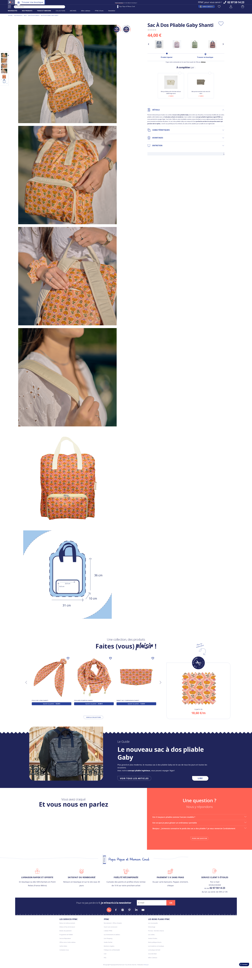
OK (170, 903)
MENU (9, 7)
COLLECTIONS (60, 11)
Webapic (146, 965)
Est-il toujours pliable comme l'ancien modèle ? (173, 817)
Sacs (25, 15)
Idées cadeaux (85, 11)
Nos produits (18, 15)
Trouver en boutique (205, 57)
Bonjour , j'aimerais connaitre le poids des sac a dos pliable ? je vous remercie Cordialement (193, 828)
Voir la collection (93, 717)
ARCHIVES (73, 11)
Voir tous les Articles (134, 778)
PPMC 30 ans (99, 11)
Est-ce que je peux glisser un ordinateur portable (174, 822)
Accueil (10, 15)
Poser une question (199, 838)
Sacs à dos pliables (33, 15)
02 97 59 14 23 (217, 888)
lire (200, 778)
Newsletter (111, 11)
